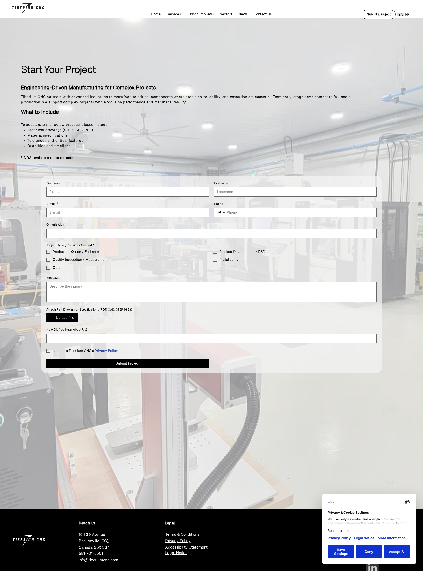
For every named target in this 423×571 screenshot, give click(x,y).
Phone (218, 204)
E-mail (52, 204)
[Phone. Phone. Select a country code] (221, 212)
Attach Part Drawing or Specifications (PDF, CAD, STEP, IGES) (89, 309)
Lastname (221, 183)
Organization (55, 225)
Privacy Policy (177, 540)
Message (52, 278)
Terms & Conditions (182, 534)
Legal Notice (176, 552)
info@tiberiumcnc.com (98, 559)
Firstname (53, 183)
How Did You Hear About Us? (66, 329)
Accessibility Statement (186, 547)
